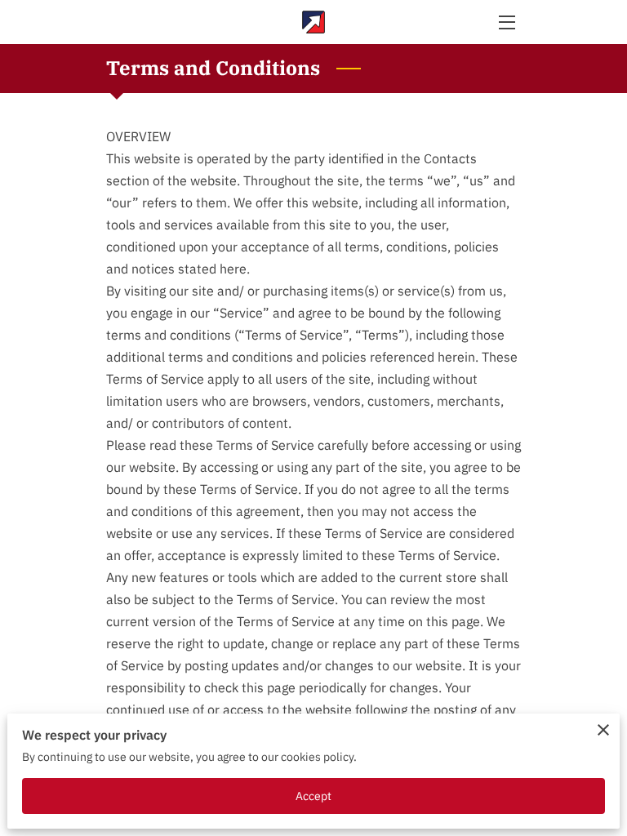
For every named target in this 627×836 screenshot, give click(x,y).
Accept (314, 795)
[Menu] (505, 22)
